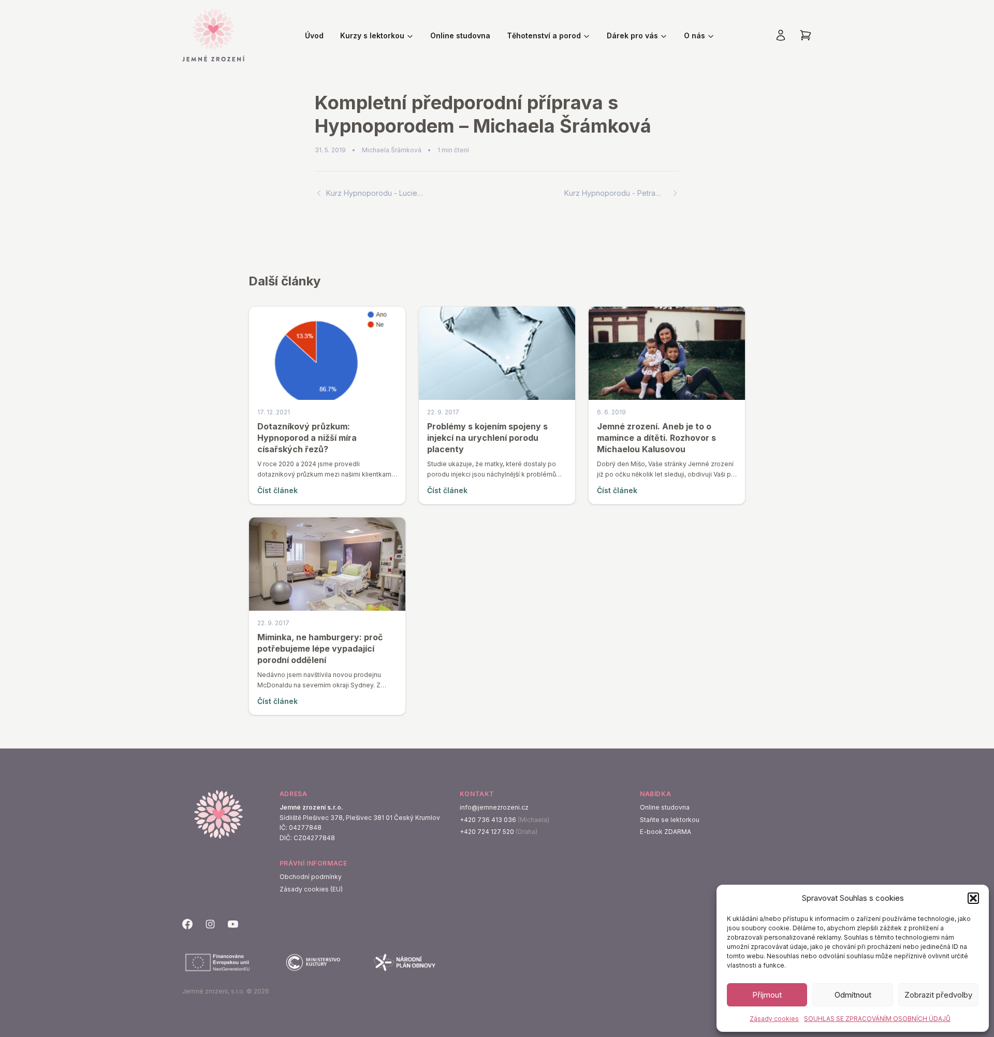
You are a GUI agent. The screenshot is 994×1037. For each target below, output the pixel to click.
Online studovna (460, 35)
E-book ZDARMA (665, 832)
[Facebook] (187, 924)
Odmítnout (853, 995)
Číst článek (277, 490)
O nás (694, 35)
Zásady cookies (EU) (311, 889)
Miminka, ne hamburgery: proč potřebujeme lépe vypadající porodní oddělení (320, 648)
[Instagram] (210, 924)
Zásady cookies (774, 1018)
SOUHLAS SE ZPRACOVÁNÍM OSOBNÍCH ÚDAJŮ (877, 1018)
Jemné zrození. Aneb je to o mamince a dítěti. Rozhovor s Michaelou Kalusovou (656, 437)
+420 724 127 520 (487, 832)
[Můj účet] (780, 35)
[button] (973, 898)
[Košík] (805, 35)
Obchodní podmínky (311, 877)
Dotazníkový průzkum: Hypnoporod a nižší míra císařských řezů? (307, 437)
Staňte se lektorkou (669, 820)
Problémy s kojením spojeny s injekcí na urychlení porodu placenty (487, 437)
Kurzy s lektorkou (372, 35)
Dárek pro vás (632, 35)
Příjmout (767, 995)
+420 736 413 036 (488, 820)
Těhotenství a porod (544, 35)
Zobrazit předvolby (938, 995)
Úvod (314, 35)
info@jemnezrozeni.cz (494, 807)
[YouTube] (233, 924)
